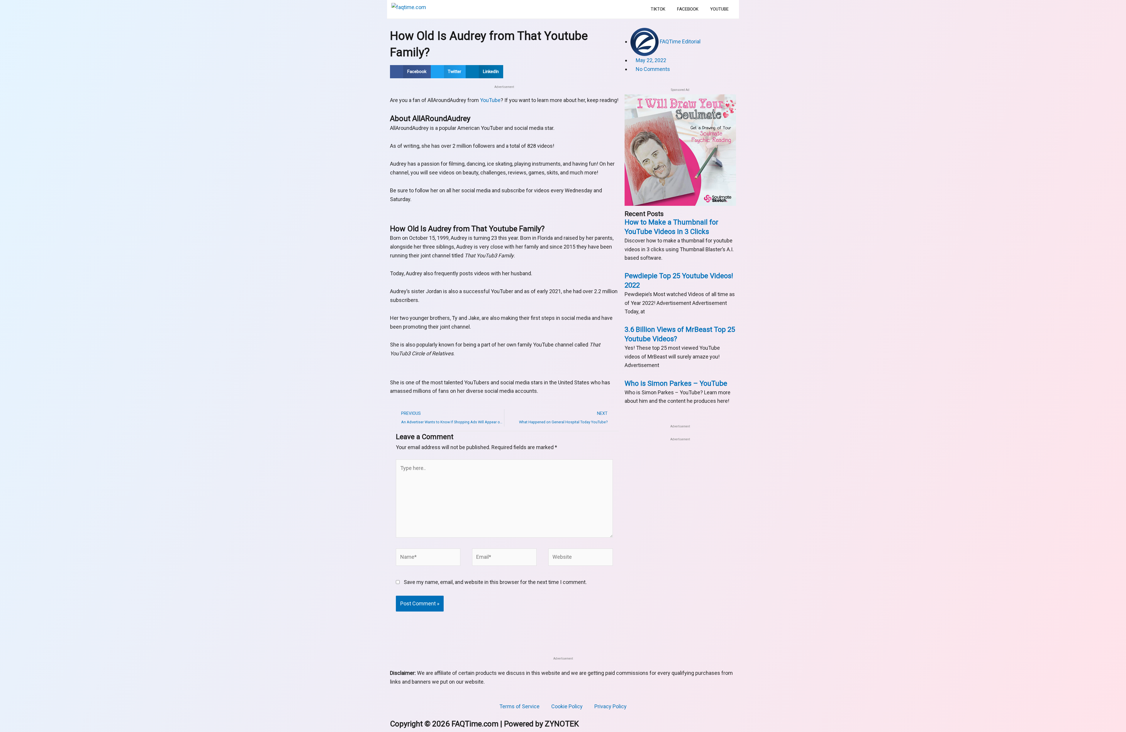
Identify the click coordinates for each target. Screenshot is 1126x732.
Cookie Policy (567, 706)
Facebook (687, 9)
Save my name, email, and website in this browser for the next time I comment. (495, 582)
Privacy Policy (610, 706)
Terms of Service (519, 706)
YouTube (490, 100)
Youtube (719, 9)
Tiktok (658, 9)
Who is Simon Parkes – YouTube (676, 383)
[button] (410, 71)
